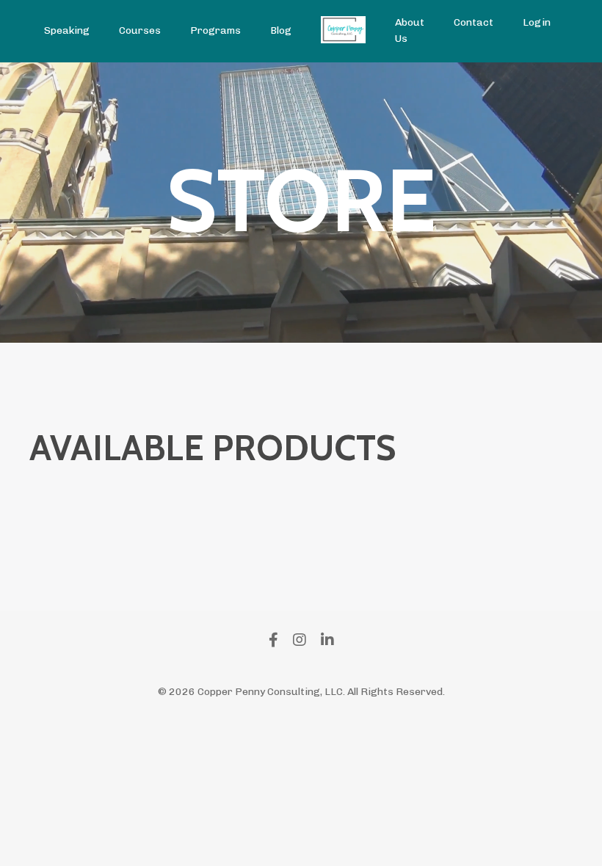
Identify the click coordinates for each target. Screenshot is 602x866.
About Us (409, 30)
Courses (140, 30)
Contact (473, 22)
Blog (280, 30)
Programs (215, 30)
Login (537, 22)
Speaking (67, 30)
